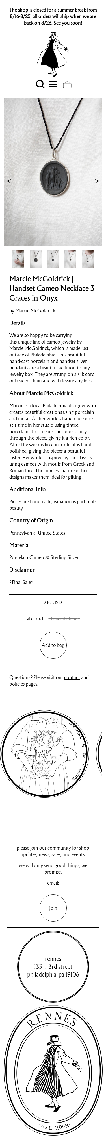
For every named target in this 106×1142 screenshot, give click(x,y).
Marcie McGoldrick (35, 310)
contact (72, 677)
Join (53, 908)
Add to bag (53, 645)
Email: (53, 883)
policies (17, 684)
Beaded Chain (64, 618)
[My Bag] (67, 84)
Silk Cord (34, 618)
